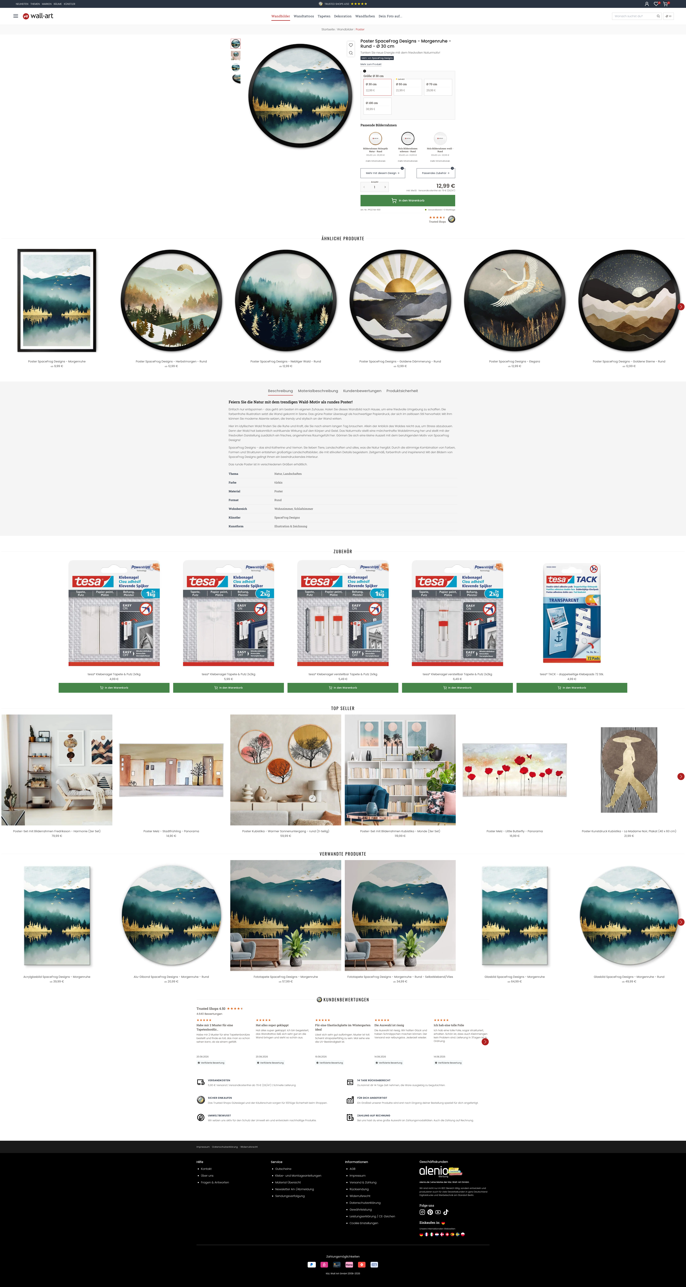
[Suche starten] (658, 16)
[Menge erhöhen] (385, 187)
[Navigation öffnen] (15, 15)
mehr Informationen (376, 161)
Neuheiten (22, 4)
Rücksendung (359, 1189)
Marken (47, 4)
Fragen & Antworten (215, 1182)
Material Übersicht (288, 1182)
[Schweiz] (447, 1234)
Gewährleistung (361, 1210)
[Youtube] (438, 1212)
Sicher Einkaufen (220, 1098)
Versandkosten (219, 1080)
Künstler (69, 4)
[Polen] (463, 1234)
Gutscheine (283, 1169)
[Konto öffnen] (647, 3)
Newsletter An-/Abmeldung (294, 1189)
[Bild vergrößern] (350, 53)
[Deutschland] (421, 1234)
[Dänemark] (442, 1234)
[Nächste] (681, 306)
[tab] (280, 391)
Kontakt (206, 1169)
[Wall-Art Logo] (38, 16)
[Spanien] (452, 1234)
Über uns (207, 1176)
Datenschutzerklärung (225, 1147)
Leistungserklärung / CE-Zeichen (372, 1216)
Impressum (203, 1147)
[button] (300, 95)
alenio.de (424, 1182)
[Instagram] (422, 1212)
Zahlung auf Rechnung (373, 1115)
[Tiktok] (446, 1212)
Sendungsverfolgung (290, 1196)
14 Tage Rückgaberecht (374, 1080)
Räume (58, 4)
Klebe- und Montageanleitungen (298, 1176)
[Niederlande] (437, 1234)
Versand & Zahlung (363, 1182)
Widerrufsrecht (249, 1147)
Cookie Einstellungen (364, 1223)
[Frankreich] (426, 1234)
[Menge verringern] (364, 187)
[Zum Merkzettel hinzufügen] (350, 45)
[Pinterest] (430, 1212)
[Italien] (432, 1234)
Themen (35, 4)
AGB (353, 1169)
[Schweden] (457, 1234)
